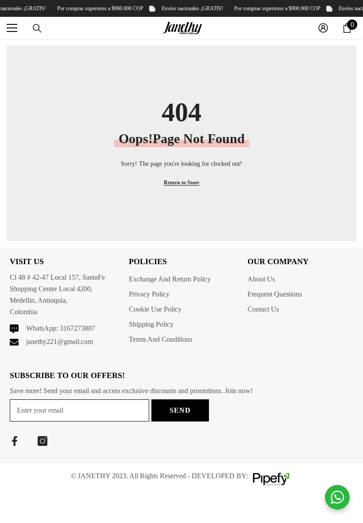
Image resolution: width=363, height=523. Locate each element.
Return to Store (181, 183)
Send (180, 410)
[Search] (37, 28)
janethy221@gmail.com (59, 341)
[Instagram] (42, 441)
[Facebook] (14, 441)
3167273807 (77, 328)
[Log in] (323, 28)
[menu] (12, 28)
